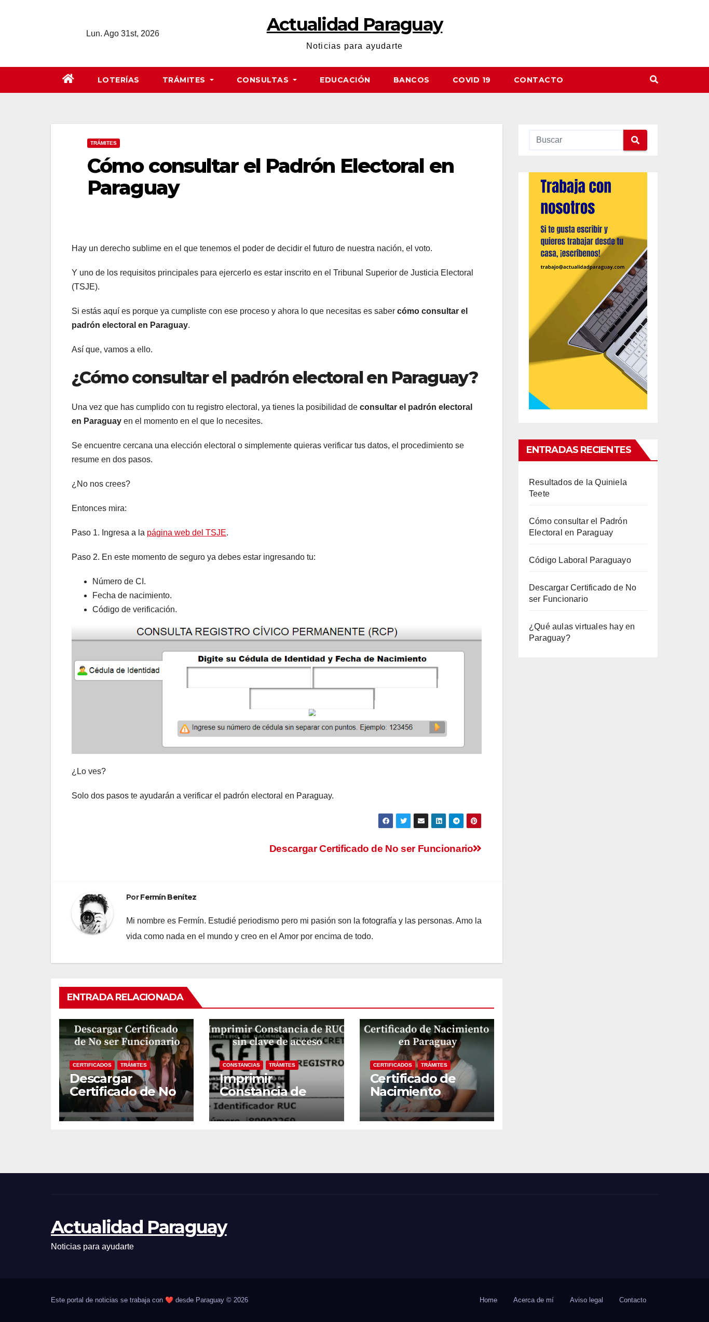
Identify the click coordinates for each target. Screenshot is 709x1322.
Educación (345, 80)
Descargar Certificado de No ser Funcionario (371, 848)
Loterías (119, 80)
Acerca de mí (533, 1300)
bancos (411, 80)
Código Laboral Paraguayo (580, 560)
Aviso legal (586, 1300)
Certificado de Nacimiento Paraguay (413, 1091)
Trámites (185, 80)
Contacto (539, 80)
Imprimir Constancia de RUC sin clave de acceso (270, 1098)
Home (488, 1300)
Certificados (92, 1065)
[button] (654, 79)
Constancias (241, 1065)
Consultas (264, 80)
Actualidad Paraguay (355, 24)
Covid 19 (472, 80)
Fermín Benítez (168, 897)
